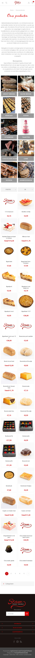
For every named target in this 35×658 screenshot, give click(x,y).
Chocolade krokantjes (26, 560)
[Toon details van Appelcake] (9, 251)
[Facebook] (14, 641)
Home (12, 10)
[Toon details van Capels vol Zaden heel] (9, 501)
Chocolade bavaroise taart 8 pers (26, 536)
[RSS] (20, 641)
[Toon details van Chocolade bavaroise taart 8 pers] (26, 526)
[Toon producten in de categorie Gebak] (26, 105)
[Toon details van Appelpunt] (9, 276)
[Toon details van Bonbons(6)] (26, 426)
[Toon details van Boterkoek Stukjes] (26, 476)
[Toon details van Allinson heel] (26, 226)
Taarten (26, 137)
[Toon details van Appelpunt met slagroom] (26, 276)
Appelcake (9, 261)
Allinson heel (26, 236)
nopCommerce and (15, 651)
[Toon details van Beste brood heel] (9, 351)
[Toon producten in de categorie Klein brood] (26, 84)
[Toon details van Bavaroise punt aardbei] (26, 326)
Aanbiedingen (26, 180)
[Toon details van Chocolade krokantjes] (26, 551)
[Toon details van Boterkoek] (9, 476)
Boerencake (25, 386)
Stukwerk (9, 137)
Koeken (9, 180)
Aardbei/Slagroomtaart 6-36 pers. (9, 237)
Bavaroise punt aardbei (26, 336)
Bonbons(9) (9, 461)
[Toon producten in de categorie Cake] (26, 148)
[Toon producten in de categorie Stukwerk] (9, 127)
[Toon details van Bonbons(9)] (9, 451)
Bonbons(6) (26, 436)
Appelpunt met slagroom (26, 287)
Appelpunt (9, 286)
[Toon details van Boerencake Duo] (9, 401)
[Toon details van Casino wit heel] (26, 501)
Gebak (26, 115)
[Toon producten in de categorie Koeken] (9, 170)
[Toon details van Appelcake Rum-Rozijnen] (26, 251)
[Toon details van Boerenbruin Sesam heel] (9, 376)
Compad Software (26, 651)
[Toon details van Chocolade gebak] (9, 551)
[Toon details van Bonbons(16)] (9, 426)
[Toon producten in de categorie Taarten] (26, 127)
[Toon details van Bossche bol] (26, 451)
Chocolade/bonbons (9, 159)
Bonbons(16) (9, 436)
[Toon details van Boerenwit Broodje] (26, 401)
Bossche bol (26, 461)
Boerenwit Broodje (26, 411)
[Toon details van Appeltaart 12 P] (26, 301)
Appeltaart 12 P (26, 311)
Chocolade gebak (9, 560)
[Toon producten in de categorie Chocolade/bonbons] (9, 148)
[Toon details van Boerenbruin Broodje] (26, 351)
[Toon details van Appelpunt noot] (9, 301)
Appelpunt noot (9, 311)
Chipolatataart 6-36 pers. (9, 536)
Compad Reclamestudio (21, 652)
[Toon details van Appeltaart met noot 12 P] (9, 326)
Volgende (28, 573)
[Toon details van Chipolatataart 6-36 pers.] (9, 526)
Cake (26, 159)
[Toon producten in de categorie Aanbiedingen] (26, 170)
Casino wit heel (25, 511)
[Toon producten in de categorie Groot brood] (9, 84)
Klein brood (26, 94)
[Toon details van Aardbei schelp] (26, 202)
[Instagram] (17, 641)
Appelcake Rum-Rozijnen (26, 262)
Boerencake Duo (9, 411)
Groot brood (9, 94)
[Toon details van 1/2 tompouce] (9, 202)
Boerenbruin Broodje (26, 361)
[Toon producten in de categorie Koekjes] (9, 105)
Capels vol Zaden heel (9, 511)
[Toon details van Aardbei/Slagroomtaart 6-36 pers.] (9, 226)
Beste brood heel (9, 361)
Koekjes (9, 115)
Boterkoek (9, 486)
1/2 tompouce (9, 212)
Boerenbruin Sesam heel (9, 387)
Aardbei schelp (26, 212)
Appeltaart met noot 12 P (9, 337)
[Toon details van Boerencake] (26, 376)
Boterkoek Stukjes (26, 486)
